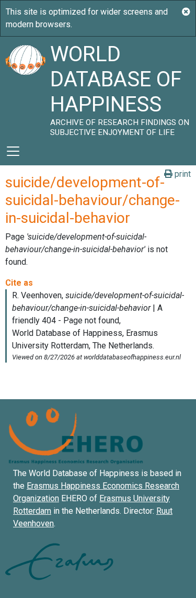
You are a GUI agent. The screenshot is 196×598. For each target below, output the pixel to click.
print (181, 174)
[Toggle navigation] (13, 151)
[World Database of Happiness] (25, 87)
